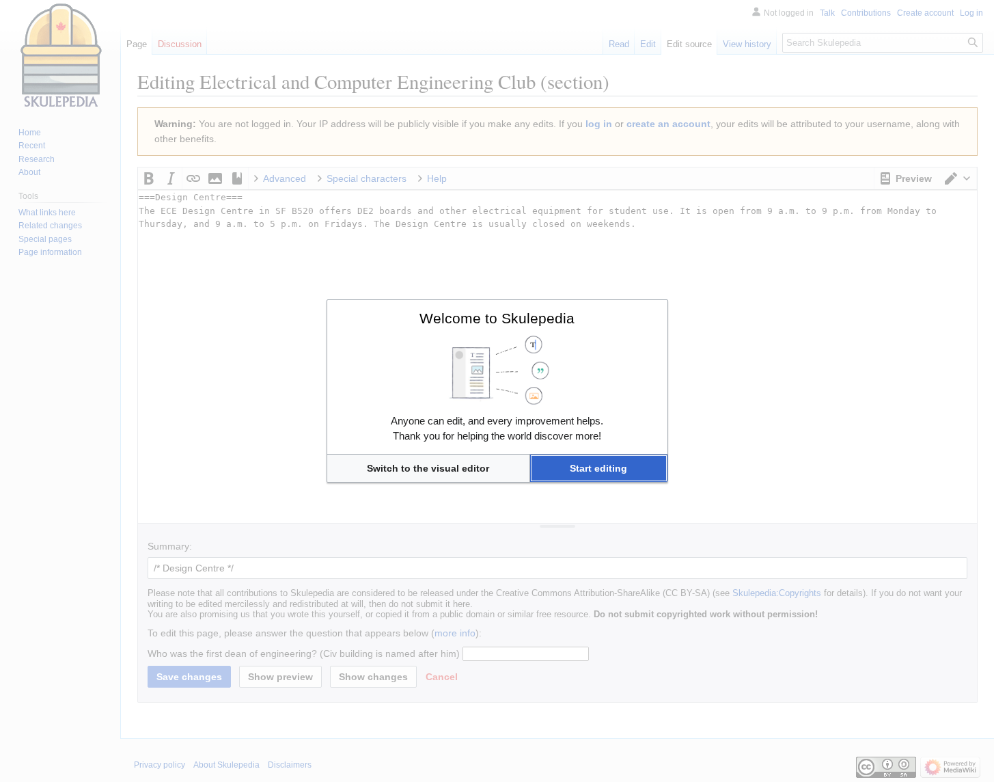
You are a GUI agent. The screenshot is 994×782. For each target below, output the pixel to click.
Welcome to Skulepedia (497, 318)
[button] (428, 468)
